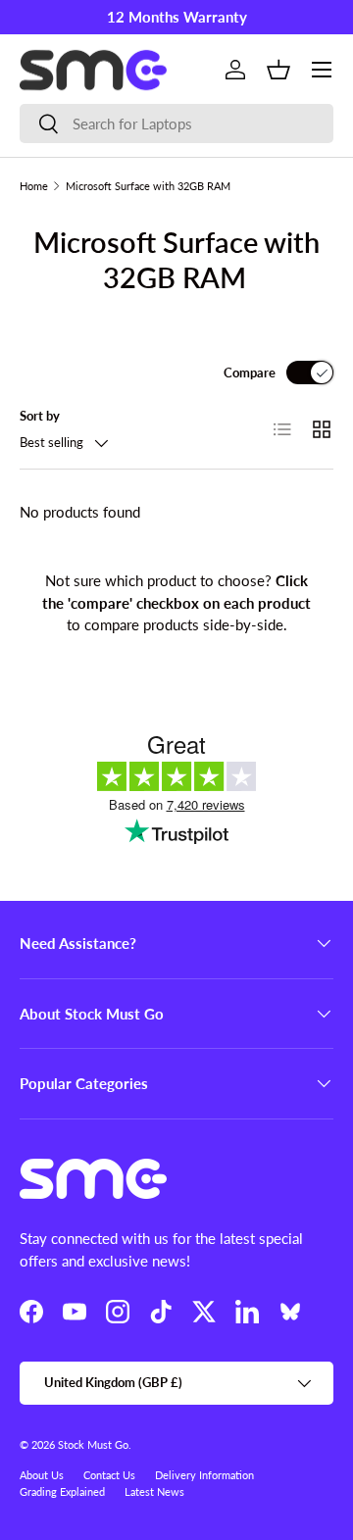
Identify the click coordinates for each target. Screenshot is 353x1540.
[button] (278, 69)
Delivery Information (204, 1474)
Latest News (154, 1491)
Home (34, 185)
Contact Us (109, 1474)
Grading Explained (62, 1491)
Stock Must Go (93, 1444)
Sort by (40, 415)
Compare (250, 372)
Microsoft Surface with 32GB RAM (148, 185)
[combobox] (176, 123)
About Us (42, 1474)
